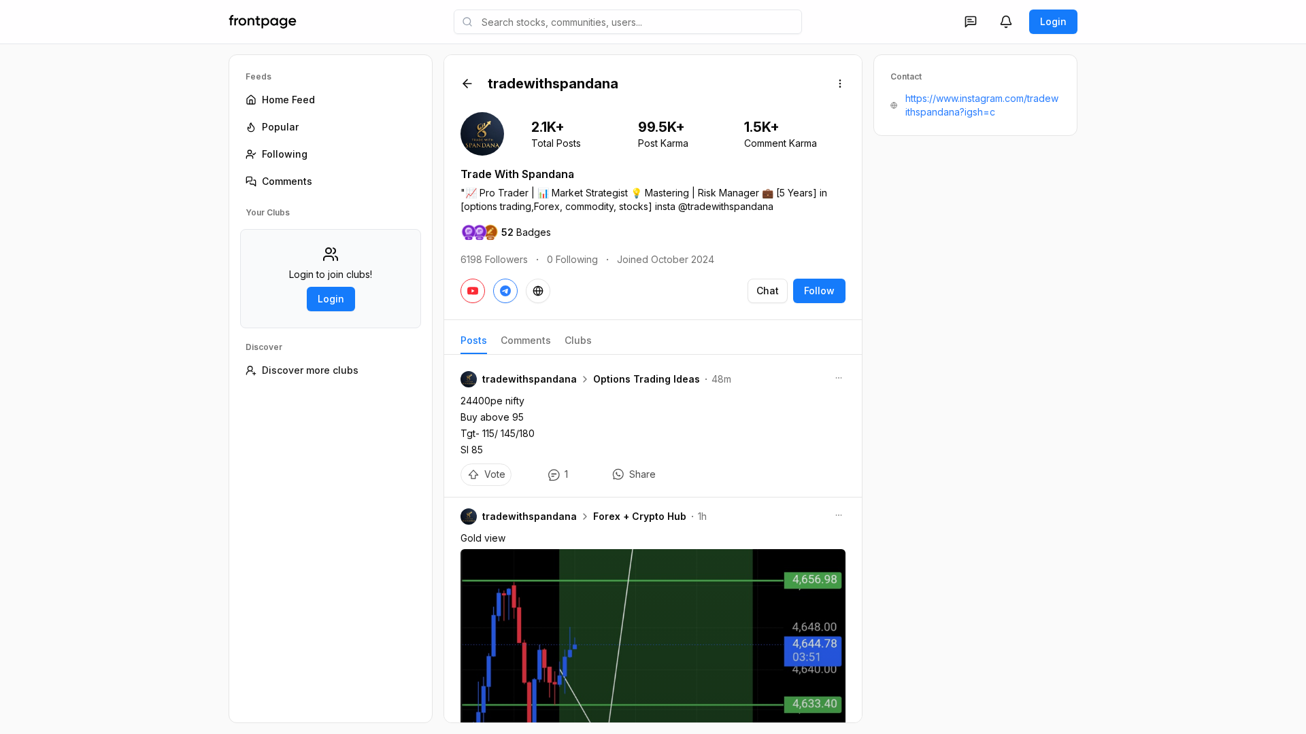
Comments (526, 340)
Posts (474, 340)
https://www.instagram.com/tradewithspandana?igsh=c (981, 105)
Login (1053, 21)
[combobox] (628, 22)
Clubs (578, 340)
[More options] (840, 83)
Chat (767, 290)
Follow (819, 290)
